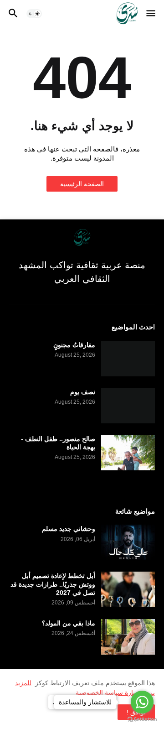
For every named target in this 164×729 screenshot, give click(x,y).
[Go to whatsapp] (142, 702)
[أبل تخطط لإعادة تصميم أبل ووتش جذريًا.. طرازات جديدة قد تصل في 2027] (128, 589)
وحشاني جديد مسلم (68, 528)
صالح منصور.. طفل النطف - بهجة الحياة (58, 443)
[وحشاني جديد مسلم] (128, 542)
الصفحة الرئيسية (82, 183)
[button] (151, 13)
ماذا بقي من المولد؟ (68, 623)
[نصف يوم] (128, 405)
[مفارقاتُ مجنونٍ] (128, 358)
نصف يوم (82, 392)
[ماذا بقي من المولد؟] (128, 637)
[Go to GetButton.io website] (142, 720)
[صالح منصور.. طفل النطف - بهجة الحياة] (128, 452)
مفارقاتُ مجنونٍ (74, 345)
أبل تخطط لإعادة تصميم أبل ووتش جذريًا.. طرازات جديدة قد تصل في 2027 (52, 584)
